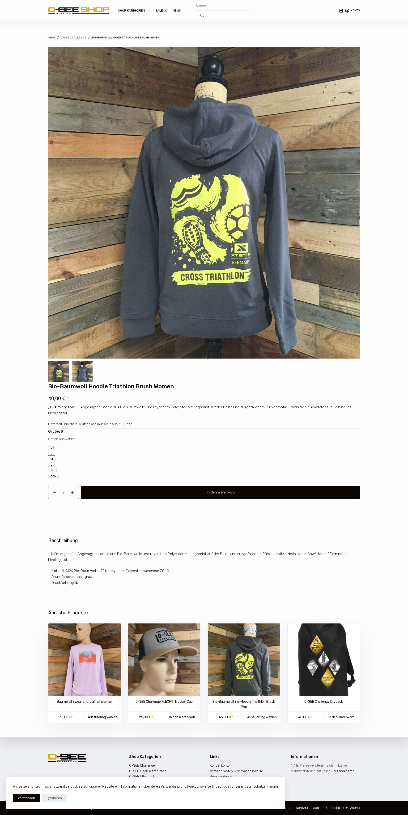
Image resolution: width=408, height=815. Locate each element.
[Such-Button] (202, 15)
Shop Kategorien (131, 10)
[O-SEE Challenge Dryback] (324, 659)
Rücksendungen (222, 777)
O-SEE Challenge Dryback (323, 702)
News (177, 10)
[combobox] (223, 6)
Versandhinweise (250, 771)
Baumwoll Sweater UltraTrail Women (84, 702)
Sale (159, 10)
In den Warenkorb (221, 492)
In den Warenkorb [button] (182, 717)
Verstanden (26, 798)
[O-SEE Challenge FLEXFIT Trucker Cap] (164, 659)
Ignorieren (54, 798)
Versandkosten (221, 771)
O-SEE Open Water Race (147, 771)
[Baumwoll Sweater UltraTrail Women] (84, 659)
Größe (55, 431)
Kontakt (302, 808)
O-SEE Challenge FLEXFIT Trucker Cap (164, 702)
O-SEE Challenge (142, 766)
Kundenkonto (220, 766)
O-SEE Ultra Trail (141, 777)
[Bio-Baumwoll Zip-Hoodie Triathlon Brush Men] (244, 659)
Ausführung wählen (102, 717)
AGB (316, 808)
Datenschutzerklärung (261, 787)
